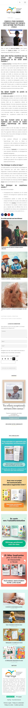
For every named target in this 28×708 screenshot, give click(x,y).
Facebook (3, 428)
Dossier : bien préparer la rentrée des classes (14, 624)
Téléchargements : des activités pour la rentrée (14, 642)
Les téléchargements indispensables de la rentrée (14, 660)
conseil (9, 316)
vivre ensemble (17, 318)
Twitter (25, 428)
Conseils (17, 18)
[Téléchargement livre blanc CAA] (14, 493)
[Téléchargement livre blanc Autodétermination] (14, 531)
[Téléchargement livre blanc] (14, 455)
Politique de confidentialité (18, 702)
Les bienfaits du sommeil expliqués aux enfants (14, 606)
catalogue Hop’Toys (6, 63)
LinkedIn (16, 428)
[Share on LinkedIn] (12, 214)
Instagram (7, 428)
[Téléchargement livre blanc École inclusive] (14, 569)
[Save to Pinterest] (8, 214)
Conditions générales (19, 704)
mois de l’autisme (15, 48)
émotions (14, 202)
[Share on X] (5, 214)
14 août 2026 (14, 662)
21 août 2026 (14, 608)
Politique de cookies (8, 704)
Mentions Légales (7, 702)
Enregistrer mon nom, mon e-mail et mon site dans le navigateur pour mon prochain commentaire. (13, 351)
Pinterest (12, 428)
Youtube (20, 428)
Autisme (4, 316)
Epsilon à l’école (12, 50)
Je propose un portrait (14, 418)
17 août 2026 (14, 644)
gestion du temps (7, 318)
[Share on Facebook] (2, 214)
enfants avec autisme (8, 96)
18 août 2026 (14, 626)
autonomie (14, 149)
